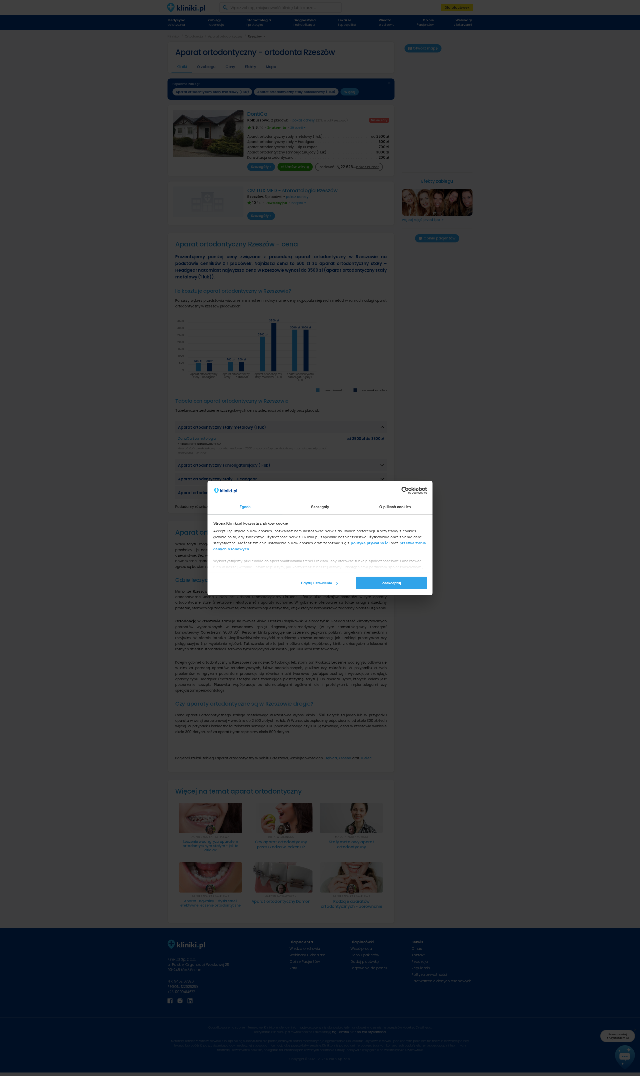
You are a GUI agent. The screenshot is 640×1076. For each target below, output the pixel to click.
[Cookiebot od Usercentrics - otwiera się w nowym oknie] (405, 490)
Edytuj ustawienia (316, 583)
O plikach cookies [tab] (395, 507)
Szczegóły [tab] (320, 507)
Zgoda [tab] (245, 507)
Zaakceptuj (391, 583)
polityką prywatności (370, 543)
